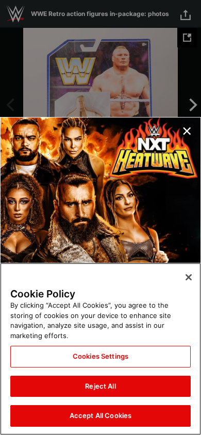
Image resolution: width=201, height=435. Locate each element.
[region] (100, 349)
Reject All (100, 386)
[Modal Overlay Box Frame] (100, 217)
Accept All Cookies (100, 415)
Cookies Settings (100, 356)
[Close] (188, 277)
